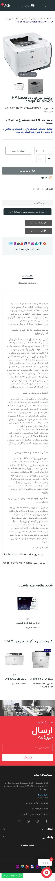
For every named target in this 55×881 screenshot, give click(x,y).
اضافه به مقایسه (40, 159)
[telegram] (19, 821)
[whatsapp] (28, 821)
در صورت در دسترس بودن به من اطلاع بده (27, 212)
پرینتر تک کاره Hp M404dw (14, 678)
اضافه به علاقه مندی (49, 159)
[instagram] (37, 821)
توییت (38, 189)
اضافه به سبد (18, 151)
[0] (5, 5)
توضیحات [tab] (27, 276)
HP (27, 619)
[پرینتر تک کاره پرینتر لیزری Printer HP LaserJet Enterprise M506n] (35, 87)
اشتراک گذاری (42, 189)
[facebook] (46, 821)
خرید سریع (25, 171)
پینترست (34, 189)
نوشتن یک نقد (37, 223)
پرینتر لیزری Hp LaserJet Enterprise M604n (41, 678)
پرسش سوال (37, 231)
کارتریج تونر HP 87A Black (27, 623)
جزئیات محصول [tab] (27, 283)
